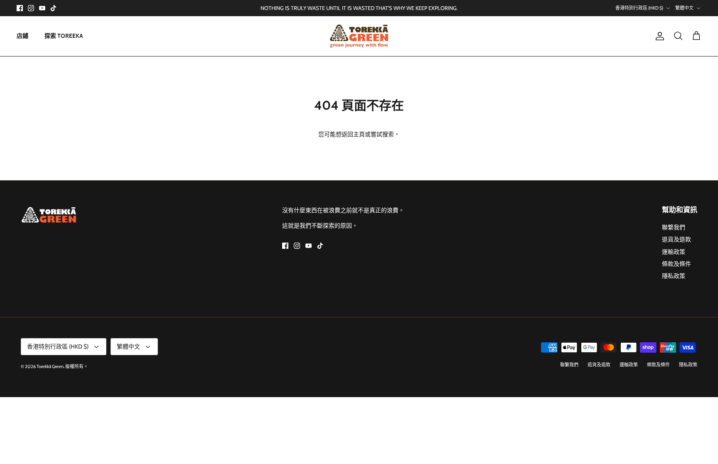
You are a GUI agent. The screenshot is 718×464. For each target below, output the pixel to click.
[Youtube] (42, 8)
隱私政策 (673, 276)
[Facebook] (20, 8)
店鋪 (22, 35)
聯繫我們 (673, 227)
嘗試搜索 (382, 134)
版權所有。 (76, 366)
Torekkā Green (50, 366)
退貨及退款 (676, 239)
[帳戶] (658, 36)
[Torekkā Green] (359, 36)
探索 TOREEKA (63, 35)
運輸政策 (673, 251)
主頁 (359, 134)
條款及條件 (676, 264)
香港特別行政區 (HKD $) (639, 8)
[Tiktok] (53, 8)
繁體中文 (684, 8)
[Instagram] (31, 8)
